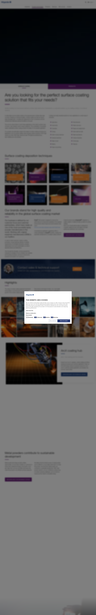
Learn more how (29, 310)
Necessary (30, 317)
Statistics (48, 317)
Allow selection (53, 320)
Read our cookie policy (31, 313)
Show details (29, 315)
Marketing (55, 317)
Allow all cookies (64, 320)
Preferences (39, 317)
